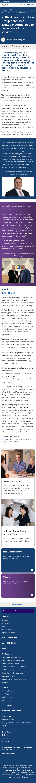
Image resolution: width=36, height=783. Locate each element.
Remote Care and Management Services (15, 679)
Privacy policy (6, 747)
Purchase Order (7, 749)
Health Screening (7, 670)
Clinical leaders (6, 623)
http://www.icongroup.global (11, 439)
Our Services (6, 654)
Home (3, 9)
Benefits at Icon (7, 697)
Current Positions (7, 700)
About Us (5, 617)
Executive (4, 620)
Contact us (6, 716)
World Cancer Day (9, 638)
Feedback (17, 747)
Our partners (6, 629)
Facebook (10, 379)
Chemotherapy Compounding (12, 673)
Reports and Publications (10, 632)
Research (4, 682)
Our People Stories (8, 691)
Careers (4, 687)
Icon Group (11, 753)
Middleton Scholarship (11, 711)
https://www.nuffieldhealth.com (12, 373)
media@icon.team (7, 720)
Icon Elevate (6, 705)
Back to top (19, 611)
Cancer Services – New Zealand (12, 660)
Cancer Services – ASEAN (10, 664)
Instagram (18, 379)
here (17, 442)
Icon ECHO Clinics (8, 643)
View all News (17, 604)
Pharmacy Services (8, 676)
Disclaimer (28, 747)
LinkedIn (29, 379)
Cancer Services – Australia (11, 657)
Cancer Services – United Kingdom (13, 667)
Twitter (4, 379)
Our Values (5, 694)
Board (3, 626)
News (10, 9)
